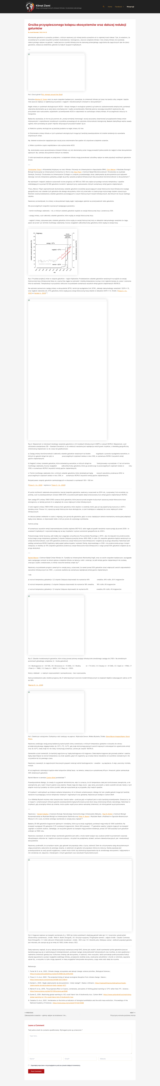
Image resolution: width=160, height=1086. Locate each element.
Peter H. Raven (84, 816)
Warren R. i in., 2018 (35, 685)
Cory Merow (111, 169)
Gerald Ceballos (42, 814)
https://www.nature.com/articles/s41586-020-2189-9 (48, 980)
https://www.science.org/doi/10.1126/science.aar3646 (49, 991)
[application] (123, 6)
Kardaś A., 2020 (40, 293)
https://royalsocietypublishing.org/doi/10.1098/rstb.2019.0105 (51, 974)
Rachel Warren (33, 558)
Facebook (118, 7)
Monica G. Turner (41, 99)
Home (110, 7)
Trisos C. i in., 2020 (35, 485)
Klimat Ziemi (43, 5)
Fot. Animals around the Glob (52, 94)
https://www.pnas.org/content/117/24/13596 (68, 1003)
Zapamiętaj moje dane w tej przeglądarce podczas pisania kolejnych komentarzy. (56, 1065)
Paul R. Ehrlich (107, 814)
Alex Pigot (77, 172)
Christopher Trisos (34, 169)
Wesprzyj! (130, 7)
